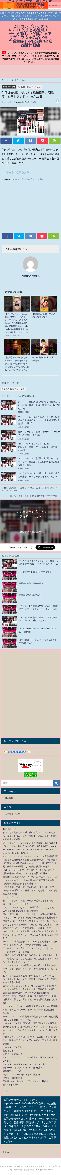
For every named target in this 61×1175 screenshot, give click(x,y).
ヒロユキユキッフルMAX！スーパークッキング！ (27, 1064)
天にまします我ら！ (13, 1054)
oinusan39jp (30, 276)
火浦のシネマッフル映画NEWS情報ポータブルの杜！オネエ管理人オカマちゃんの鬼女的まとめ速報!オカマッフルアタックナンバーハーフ (30, 958)
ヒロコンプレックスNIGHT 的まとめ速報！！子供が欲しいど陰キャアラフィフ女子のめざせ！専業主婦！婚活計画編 (30, 1040)
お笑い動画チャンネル (31, 87)
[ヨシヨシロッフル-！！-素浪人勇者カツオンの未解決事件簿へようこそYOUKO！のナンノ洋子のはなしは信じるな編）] (30, 1009)
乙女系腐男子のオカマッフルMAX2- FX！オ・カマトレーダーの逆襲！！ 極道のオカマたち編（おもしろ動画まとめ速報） (30, 890)
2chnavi (6, 1152)
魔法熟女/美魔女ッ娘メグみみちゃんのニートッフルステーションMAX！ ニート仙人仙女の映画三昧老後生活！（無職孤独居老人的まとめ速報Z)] (30, 880)
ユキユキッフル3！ (12, 1047)
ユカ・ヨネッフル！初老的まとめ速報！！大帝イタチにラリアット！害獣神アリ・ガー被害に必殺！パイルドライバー (30, 968)
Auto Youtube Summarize (29, 179)
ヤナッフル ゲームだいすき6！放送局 (21, 1074)
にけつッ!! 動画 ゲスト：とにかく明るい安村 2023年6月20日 (33, 496)
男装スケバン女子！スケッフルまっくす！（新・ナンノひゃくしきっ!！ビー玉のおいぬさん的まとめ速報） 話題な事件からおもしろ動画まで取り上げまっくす (30, 924)
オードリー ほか (9, 86)
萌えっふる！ (9, 1050)
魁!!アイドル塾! (10, 1085)
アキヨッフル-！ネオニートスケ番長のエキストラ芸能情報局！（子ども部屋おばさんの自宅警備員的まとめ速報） (30, 999)
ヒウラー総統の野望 (13, 1078)
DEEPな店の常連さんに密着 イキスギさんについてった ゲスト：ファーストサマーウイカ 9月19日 (30, 489)
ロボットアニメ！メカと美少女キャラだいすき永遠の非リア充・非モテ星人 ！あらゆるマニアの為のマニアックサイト (30, 934)
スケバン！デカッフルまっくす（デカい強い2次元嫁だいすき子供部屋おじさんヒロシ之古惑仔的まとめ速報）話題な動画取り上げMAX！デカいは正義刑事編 (30, 989)
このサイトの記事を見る (15, 172)
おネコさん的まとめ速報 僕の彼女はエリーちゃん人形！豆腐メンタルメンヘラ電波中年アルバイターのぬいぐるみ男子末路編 (30, 835)
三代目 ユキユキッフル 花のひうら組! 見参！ (25, 1081)
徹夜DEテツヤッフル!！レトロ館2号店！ (23, 1067)
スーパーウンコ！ (11, 897)
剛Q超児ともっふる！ (13, 1071)
